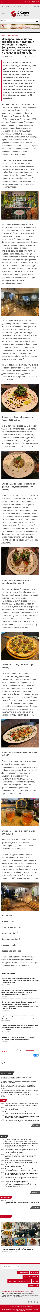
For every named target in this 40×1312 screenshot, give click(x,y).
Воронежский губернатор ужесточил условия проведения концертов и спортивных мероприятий (19, 1017)
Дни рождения (5, 1197)
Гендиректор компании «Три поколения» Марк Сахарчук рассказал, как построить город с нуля (20, 1169)
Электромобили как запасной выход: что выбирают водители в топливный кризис (21, 1173)
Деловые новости (31, 1277)
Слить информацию (27, 1309)
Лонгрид (3, 1136)
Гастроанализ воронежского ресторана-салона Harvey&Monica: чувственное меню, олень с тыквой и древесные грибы (20, 980)
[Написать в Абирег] (38, 6)
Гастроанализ (5, 1217)
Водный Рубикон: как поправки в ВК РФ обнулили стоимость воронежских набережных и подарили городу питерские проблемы (21, 1150)
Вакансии (19, 1309)
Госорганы (22, 1310)
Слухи (3, 1100)
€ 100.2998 (35, 2)
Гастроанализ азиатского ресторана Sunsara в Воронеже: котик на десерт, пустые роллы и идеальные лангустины (17, 1249)
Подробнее (35, 1207)
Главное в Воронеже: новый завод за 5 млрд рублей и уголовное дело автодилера (17, 1038)
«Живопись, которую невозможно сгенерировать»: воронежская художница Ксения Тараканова (21, 1178)
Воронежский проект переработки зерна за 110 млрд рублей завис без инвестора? (22, 1116)
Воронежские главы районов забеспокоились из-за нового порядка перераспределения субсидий (21, 1112)
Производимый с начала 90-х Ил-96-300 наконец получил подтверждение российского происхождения (19, 1091)
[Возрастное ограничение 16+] (2, 2)
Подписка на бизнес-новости (9, 1309)
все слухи (36, 1125)
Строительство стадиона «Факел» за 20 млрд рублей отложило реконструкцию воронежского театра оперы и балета (19, 1086)
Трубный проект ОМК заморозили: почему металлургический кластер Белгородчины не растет (21, 1161)
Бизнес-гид (33, 1285)
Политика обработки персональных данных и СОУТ (18, 1291)
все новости (35, 1192)
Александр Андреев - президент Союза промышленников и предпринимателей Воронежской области (22, 1202)
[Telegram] (37, 1055)
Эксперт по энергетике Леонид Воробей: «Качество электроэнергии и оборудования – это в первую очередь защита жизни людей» (21, 1145)
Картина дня (23, 1272)
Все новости (6, 1266)
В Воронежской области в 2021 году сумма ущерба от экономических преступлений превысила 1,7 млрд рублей (19, 1027)
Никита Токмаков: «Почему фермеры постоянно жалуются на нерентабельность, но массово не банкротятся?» (20, 1156)
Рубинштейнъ (9, 119)
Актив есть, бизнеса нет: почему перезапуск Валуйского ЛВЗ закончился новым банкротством (20, 1140)
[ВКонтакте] (34, 1055)
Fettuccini (17, 128)
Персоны (35, 1309)
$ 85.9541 (27, 2)
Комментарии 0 (9, 1063)
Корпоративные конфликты (19, 1281)
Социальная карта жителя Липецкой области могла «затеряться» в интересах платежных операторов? (21, 1104)
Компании (17, 1310)
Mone (21, 356)
